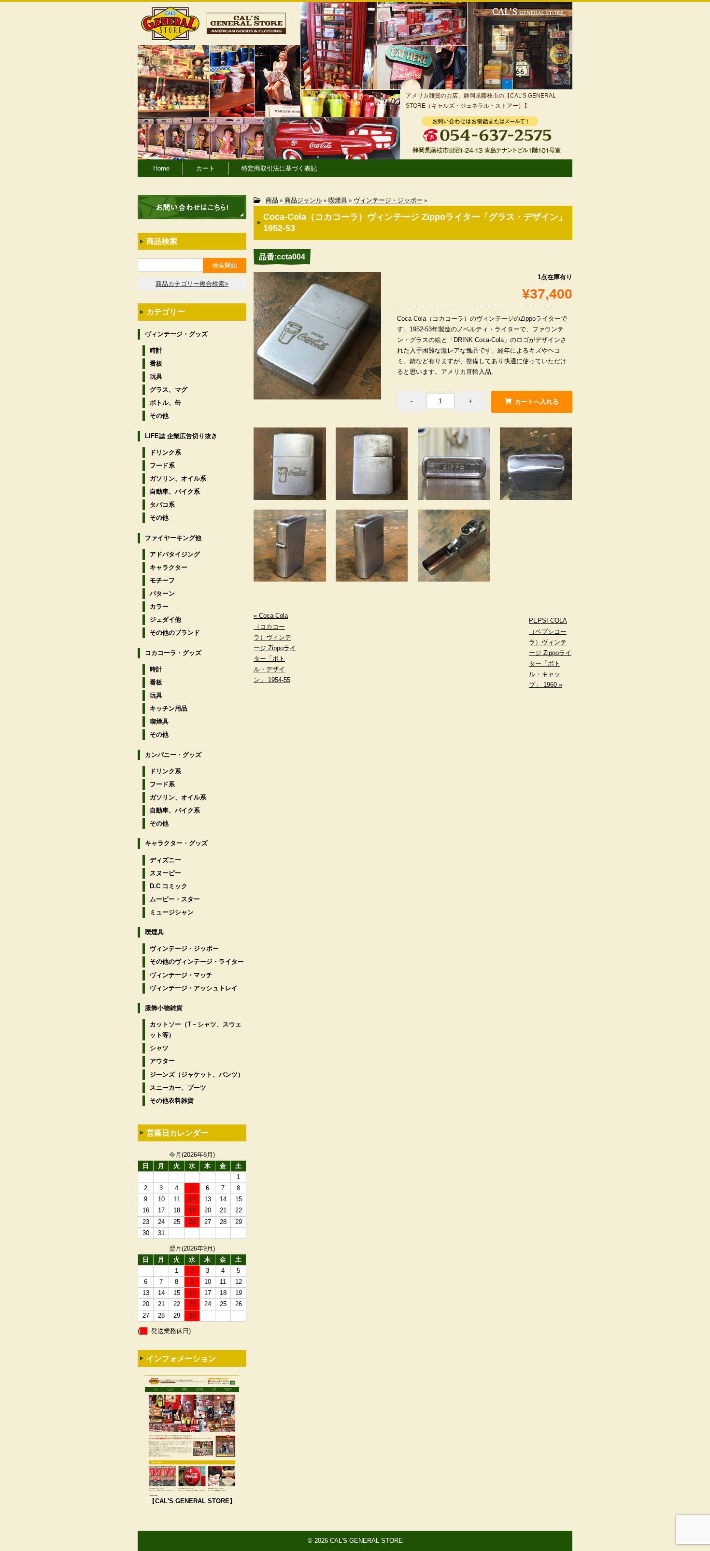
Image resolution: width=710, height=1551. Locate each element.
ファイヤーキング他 (173, 537)
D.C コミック (168, 886)
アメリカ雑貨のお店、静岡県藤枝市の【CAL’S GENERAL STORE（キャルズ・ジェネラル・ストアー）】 (481, 100)
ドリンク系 (165, 452)
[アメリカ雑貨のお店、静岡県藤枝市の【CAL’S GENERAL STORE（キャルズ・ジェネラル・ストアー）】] (170, 36)
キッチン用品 (168, 708)
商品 (272, 200)
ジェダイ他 (165, 619)
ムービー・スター (175, 899)
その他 (159, 415)
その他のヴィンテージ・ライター (197, 961)
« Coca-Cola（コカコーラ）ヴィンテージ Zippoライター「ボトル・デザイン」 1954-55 (275, 647)
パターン (162, 593)
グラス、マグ (168, 389)
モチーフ (162, 580)
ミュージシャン (172, 912)
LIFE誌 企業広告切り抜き (181, 436)
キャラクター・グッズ (176, 843)
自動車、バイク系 (175, 491)
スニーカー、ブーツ (178, 1087)
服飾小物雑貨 (164, 1007)
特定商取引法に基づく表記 (279, 168)
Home (161, 168)
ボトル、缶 (165, 402)
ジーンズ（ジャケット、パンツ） (197, 1074)
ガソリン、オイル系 (178, 478)
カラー (159, 606)
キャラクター (168, 567)
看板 (156, 363)
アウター (162, 1061)
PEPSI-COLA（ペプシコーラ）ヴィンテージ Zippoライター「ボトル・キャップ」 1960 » (550, 652)
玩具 (156, 376)
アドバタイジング (175, 554)
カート (205, 168)
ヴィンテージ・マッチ (181, 975)
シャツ (159, 1048)
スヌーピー (165, 873)
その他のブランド (175, 632)
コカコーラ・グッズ (173, 652)
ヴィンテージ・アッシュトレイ (194, 988)
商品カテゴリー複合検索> (192, 283)
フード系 (162, 465)
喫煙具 (337, 200)
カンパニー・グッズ (173, 754)
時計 (156, 350)
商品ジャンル (303, 200)
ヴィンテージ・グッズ (176, 334)
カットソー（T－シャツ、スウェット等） (195, 1030)
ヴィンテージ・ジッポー (388, 200)
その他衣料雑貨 (172, 1100)
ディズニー (165, 860)
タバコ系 (162, 504)
